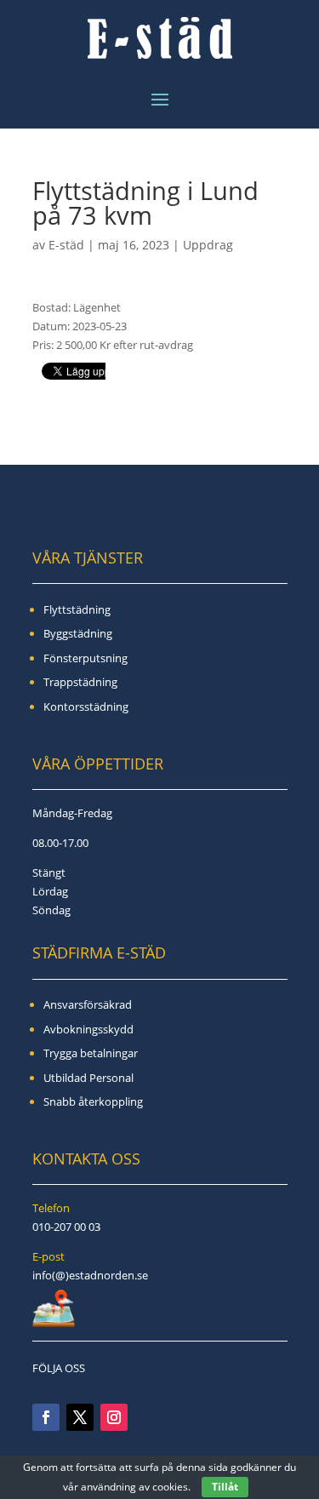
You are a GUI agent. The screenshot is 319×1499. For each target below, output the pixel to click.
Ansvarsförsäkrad (87, 1004)
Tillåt (225, 1486)
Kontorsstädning (85, 706)
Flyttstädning (77, 609)
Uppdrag (208, 245)
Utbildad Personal (88, 1077)
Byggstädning (77, 633)
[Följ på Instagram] (114, 1417)
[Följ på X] (80, 1417)
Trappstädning (80, 681)
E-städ (66, 245)
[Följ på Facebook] (46, 1417)
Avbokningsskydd (88, 1029)
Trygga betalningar (90, 1053)
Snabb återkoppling (93, 1101)
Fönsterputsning (85, 658)
